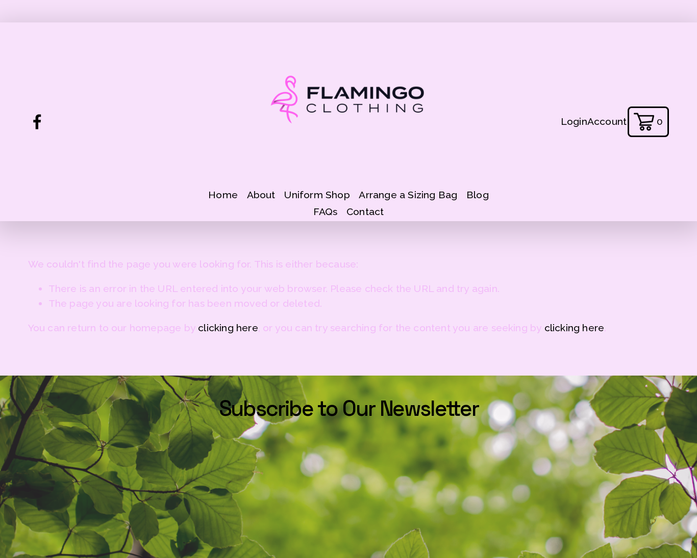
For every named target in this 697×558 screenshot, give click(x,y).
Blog (477, 195)
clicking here (228, 328)
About (261, 195)
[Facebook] (37, 122)
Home (223, 195)
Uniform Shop (317, 195)
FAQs (325, 212)
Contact (365, 212)
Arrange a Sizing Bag (408, 195)
